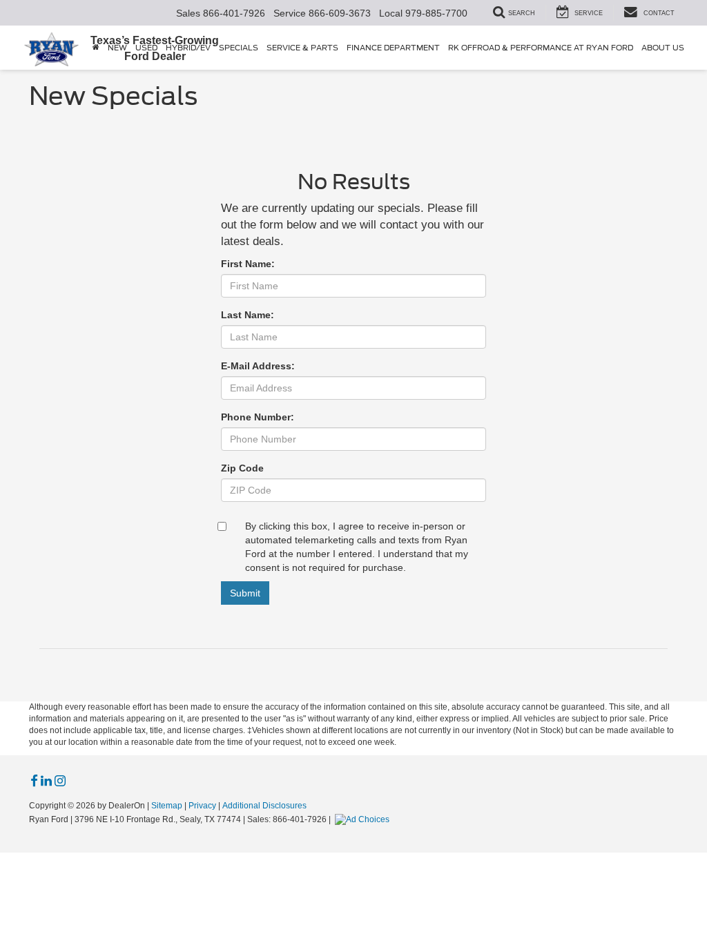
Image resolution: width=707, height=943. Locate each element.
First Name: (248, 263)
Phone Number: (257, 416)
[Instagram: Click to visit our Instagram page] (60, 781)
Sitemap (166, 805)
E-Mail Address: (258, 365)
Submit (245, 593)
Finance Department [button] (393, 47)
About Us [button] (662, 47)
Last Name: (247, 314)
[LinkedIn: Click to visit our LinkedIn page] (46, 781)
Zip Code (242, 468)
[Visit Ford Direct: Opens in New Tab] (364, 819)
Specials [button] (238, 47)
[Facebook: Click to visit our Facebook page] (34, 781)
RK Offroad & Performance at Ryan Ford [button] (540, 47)
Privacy (202, 805)
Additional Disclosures (264, 805)
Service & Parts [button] (302, 47)
